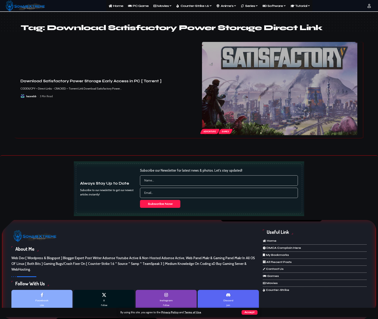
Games (225, 131)
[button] (250, 312)
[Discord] (228, 300)
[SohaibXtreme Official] (26, 6)
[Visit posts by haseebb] (22, 96)
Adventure (210, 131)
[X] (103, 300)
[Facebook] (41, 300)
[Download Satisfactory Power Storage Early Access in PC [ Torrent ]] (279, 88)
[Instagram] (166, 300)
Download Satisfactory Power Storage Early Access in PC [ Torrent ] (90, 81)
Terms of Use (192, 312)
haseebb (31, 96)
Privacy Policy (170, 312)
